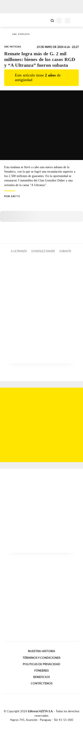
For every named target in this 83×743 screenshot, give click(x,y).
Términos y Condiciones (41, 658)
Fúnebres (41, 670)
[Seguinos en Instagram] (49, 725)
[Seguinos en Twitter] (40, 725)
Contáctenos (41, 683)
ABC (11, 20)
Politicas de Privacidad (41, 664)
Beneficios (41, 677)
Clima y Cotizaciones (44, 20)
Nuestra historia (41, 651)
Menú (77, 20)
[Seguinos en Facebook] (35, 725)
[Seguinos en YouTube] (44, 725)
